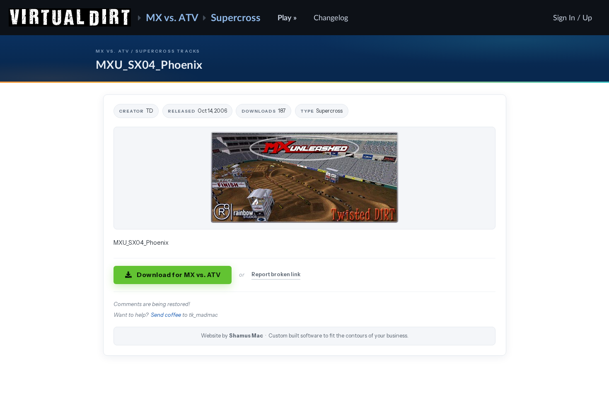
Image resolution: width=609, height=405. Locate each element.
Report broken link (275, 274)
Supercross (236, 17)
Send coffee (166, 315)
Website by (304, 336)
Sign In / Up (572, 17)
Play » (287, 17)
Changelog (331, 17)
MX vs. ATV (172, 17)
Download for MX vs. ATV (179, 275)
